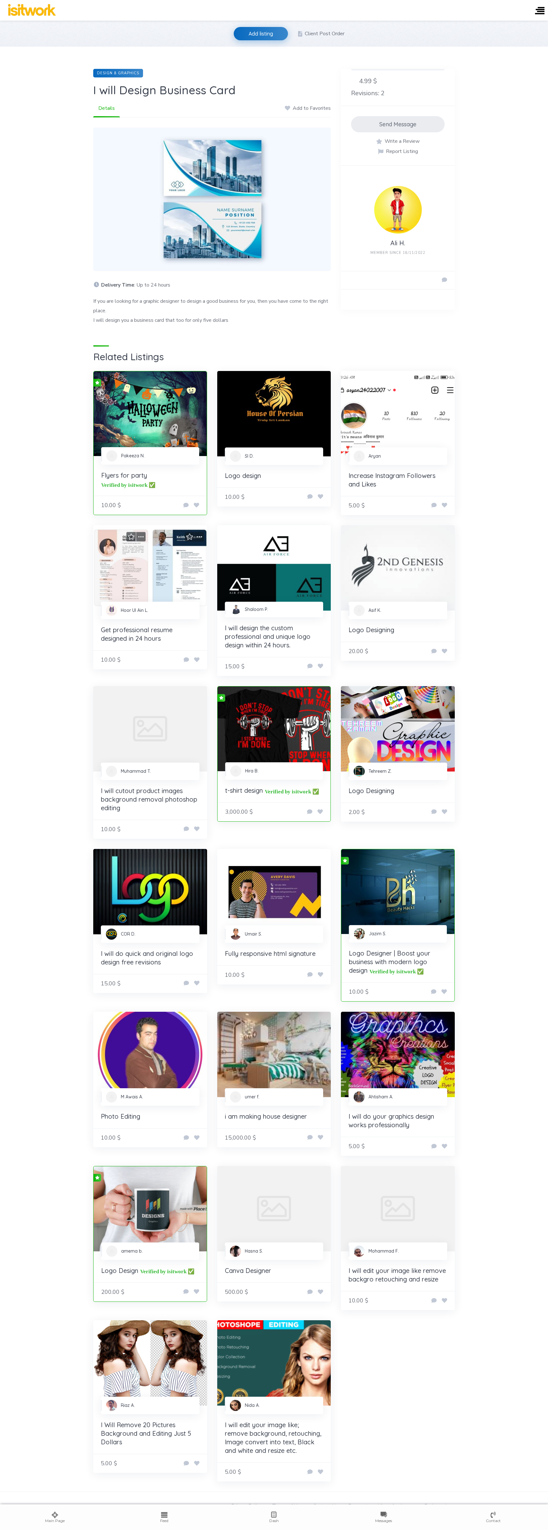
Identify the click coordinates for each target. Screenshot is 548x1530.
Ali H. (397, 243)
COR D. (128, 934)
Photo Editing (120, 1116)
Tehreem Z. (380, 771)
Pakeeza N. (133, 456)
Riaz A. (128, 1405)
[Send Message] (444, 280)
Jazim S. (377, 934)
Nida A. (252, 1405)
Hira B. (251, 771)
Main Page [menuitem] (55, 1520)
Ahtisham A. (381, 1097)
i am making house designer (266, 1116)
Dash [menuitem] (274, 1520)
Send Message (397, 124)
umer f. (252, 1097)
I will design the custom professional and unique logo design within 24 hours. (267, 636)
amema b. (132, 1251)
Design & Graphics (118, 73)
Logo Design (119, 1271)
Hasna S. (254, 1251)
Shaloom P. (256, 609)
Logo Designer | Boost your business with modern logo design (389, 961)
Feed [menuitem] (164, 1520)
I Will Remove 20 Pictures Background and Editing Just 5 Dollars (146, 1433)
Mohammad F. (384, 1251)
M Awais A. (132, 1097)
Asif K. (375, 610)
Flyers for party (124, 475)
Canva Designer (248, 1271)
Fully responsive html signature (270, 953)
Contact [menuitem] (493, 1520)
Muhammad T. (136, 771)
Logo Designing (371, 630)
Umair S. (253, 934)
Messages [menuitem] (383, 1520)
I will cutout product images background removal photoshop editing (149, 799)
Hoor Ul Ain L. (134, 610)
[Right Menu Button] (539, 11)
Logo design (243, 476)
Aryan (375, 456)
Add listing (261, 33)
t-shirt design (244, 790)
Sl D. (249, 456)
